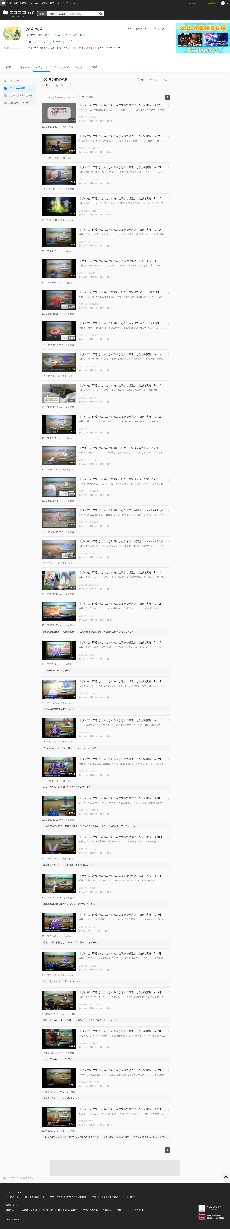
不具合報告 (47, 1210)
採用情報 (139, 1210)
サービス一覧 (12, 1197)
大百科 (44, 3)
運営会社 (134, 1197)
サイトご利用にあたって (113, 1197)
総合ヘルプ (11, 1210)
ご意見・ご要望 (29, 1210)
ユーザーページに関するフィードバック (27, 1178)
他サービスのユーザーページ (141, 29)
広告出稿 (107, 1210)
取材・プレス (123, 1210)
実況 (52, 3)
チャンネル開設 (90, 1210)
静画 (16, 3)
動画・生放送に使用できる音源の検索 (68, 1197)
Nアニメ (60, 3)
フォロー (25, 67)
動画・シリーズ (60, 67)
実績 (94, 67)
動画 (9, 3)
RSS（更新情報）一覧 (34, 1197)
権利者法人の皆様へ (67, 1210)
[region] (19, 92)
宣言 (94, 1197)
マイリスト (41, 67)
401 (76, 35)
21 (61, 35)
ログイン (193, 3)
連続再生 (90, 97)
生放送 (23, 3)
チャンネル (33, 3)
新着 (8, 67)
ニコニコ (18, 13)
